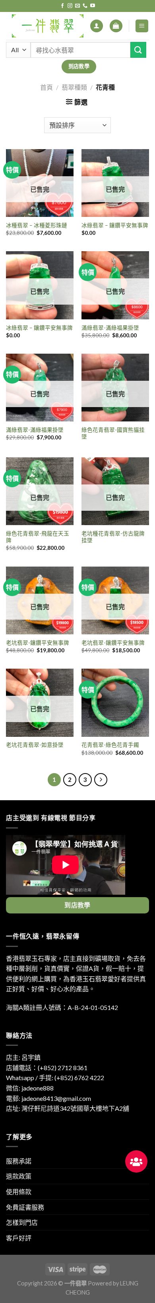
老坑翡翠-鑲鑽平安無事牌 (37, 643)
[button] (136, 1161)
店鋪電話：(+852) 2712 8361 (46, 1067)
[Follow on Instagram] (70, 6)
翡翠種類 (74, 87)
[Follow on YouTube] (92, 6)
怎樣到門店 (22, 1222)
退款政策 (18, 1176)
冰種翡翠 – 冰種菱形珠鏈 (36, 225)
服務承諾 (18, 1161)
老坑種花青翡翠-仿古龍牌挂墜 (113, 537)
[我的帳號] (96, 26)
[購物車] (116, 26)
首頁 (46, 87)
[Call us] (85, 6)
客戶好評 (18, 1238)
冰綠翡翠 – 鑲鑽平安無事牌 (114, 225)
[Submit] (138, 49)
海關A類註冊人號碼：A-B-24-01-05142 (62, 1007)
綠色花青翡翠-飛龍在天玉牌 (37, 537)
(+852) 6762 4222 (79, 1077)
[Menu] (142, 26)
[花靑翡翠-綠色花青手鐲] (115, 702)
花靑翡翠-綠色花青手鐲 (110, 745)
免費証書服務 (25, 1207)
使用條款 (18, 1191)
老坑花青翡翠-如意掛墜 (35, 745)
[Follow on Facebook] (62, 6)
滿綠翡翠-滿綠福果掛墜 (110, 328)
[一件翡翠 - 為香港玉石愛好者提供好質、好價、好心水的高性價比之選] (47, 26)
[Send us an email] (77, 6)
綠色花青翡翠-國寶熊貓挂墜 (113, 433)
